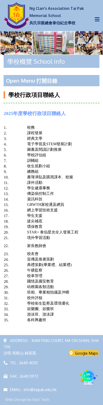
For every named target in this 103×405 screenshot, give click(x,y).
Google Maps (86, 353)
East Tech (40, 399)
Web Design (15, 399)
